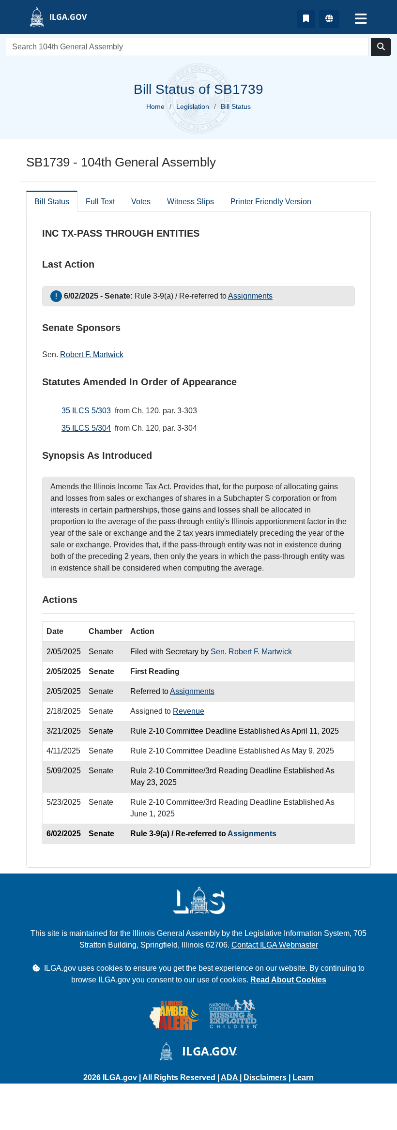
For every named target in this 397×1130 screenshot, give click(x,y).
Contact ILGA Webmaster (274, 945)
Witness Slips (190, 201)
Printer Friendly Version (270, 201)
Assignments (250, 296)
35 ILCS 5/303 (86, 411)
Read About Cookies (288, 980)
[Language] (329, 19)
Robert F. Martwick (91, 354)
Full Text (100, 201)
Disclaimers (265, 1077)
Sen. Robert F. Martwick (251, 652)
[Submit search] (381, 47)
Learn (303, 1077)
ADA (230, 1077)
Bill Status (51, 201)
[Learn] (306, 19)
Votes (141, 201)
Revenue (188, 711)
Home (155, 106)
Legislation (192, 106)
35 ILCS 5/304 (86, 428)
